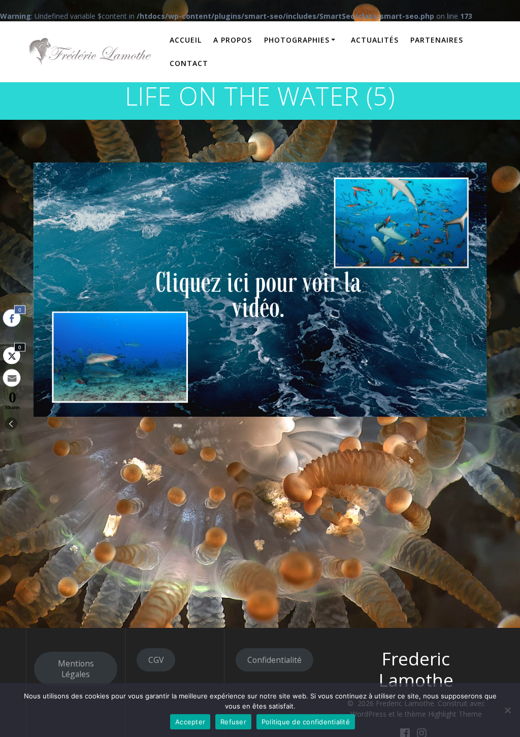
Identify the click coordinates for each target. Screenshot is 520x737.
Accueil (186, 40)
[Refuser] (507, 710)
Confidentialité (274, 659)
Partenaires (436, 40)
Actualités (375, 40)
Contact (189, 63)
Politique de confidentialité (306, 722)
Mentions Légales (76, 669)
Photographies (297, 40)
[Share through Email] (12, 378)
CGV (156, 659)
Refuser (233, 722)
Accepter (190, 722)
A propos (232, 40)
